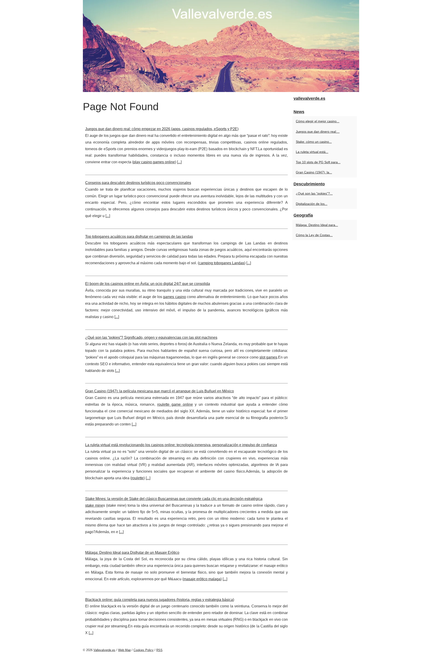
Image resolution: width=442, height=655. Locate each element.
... (179, 162)
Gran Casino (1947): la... (314, 172)
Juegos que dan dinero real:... (318, 131)
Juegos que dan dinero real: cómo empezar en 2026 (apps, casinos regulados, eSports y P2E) (161, 129)
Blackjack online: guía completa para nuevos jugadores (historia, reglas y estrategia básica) (159, 600)
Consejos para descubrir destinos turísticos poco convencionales (138, 183)
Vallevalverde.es (104, 650)
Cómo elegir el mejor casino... (317, 121)
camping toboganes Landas (221, 263)
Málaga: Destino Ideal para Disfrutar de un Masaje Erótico (132, 552)
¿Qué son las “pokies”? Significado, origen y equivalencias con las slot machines (151, 337)
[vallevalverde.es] (221, 46)
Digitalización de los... (311, 204)
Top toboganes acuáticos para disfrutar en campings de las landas (139, 236)
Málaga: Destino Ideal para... (317, 225)
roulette (137, 478)
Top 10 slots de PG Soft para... (318, 162)
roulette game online (175, 404)
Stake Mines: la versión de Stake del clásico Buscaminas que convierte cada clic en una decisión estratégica (173, 499)
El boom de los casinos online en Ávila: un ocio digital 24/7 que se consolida (147, 284)
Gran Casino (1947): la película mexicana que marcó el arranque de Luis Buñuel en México (159, 391)
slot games (268, 357)
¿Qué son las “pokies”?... (314, 193)
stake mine (94, 505)
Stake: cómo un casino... (314, 142)
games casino (174, 297)
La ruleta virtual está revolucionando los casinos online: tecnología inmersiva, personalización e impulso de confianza (181, 445)
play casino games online (154, 162)
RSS (159, 650)
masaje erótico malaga (202, 579)
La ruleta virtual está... (312, 152)
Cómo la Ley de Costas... (314, 235)
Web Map (124, 650)
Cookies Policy (144, 650)
